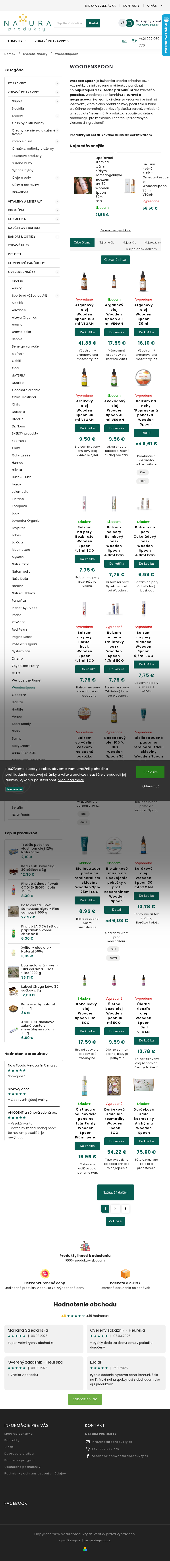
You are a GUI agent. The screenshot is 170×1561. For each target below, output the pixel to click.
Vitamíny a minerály (25, 201)
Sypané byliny (22, 170)
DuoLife (18, 383)
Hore (117, 1221)
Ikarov (16, 484)
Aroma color (21, 332)
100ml (113, 958)
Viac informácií (71, 780)
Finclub (17, 281)
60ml (142, 481)
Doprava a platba (19, 1453)
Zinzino (17, 658)
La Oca (17, 542)
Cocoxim (19, 695)
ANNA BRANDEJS (24, 753)
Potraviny (17, 83)
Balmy (17, 738)
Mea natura (21, 549)
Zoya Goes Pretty (25, 666)
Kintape (18, 499)
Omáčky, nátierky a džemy (33, 148)
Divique (17, 419)
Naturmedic (21, 571)
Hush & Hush (21, 477)
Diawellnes (20, 192)
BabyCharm (21, 746)
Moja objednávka (100, 6)
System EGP (21, 651)
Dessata (18, 412)
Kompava (19, 506)
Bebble (17, 339)
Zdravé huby (18, 245)
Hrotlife (17, 709)
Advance (19, 310)
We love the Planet (27, 680)
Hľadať (93, 23)
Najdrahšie (129, 242)
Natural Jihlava (23, 593)
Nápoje (17, 101)
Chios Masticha (24, 397)
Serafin (17, 807)
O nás (152, 6)
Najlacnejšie (106, 242)
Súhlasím (150, 772)
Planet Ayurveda (25, 608)
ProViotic (19, 622)
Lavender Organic (26, 520)
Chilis (16, 404)
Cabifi (16, 361)
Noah (16, 731)
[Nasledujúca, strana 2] (115, 1209)
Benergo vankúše (25, 346)
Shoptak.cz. (102, 1540)
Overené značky (21, 272)
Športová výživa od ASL (29, 295)
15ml (142, 472)
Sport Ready (21, 724)
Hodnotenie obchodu (85, 1304)
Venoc (17, 716)
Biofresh (18, 354)
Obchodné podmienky (22, 1467)
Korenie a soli (22, 141)
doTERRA (18, 375)
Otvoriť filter (115, 259)
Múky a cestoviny (25, 185)
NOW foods (21, 815)
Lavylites (18, 528)
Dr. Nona (18, 426)
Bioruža (17, 702)
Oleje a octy (21, 177)
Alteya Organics (24, 317)
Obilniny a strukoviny (28, 123)
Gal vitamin (21, 455)
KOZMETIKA (17, 219)
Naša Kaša (20, 578)
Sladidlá (18, 108)
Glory (16, 448)
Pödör (16, 615)
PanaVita (19, 600)
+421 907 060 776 (105, 1449)
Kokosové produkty (27, 156)
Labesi (17, 535)
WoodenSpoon (23, 687)
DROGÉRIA (16, 210)
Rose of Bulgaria (24, 644)
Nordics (17, 586)
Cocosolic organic (26, 390)
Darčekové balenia (24, 228)
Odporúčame (82, 242)
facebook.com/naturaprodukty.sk (120, 1456)
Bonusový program (20, 1460)
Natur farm (20, 564)
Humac (17, 462)
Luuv (15, 513)
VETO (16, 673)
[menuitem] (17, 40)
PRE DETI (14, 254)
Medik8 (17, 303)
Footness (19, 441)
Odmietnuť (150, 786)
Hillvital (17, 470)
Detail (146, 433)
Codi (15, 368)
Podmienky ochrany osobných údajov (35, 1473)
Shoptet (76, 1540)
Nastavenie (14, 789)
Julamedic (20, 491)
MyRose (18, 557)
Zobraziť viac (85, 1399)
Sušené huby (22, 163)
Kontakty (131, 6)
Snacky (17, 116)
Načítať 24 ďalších (115, 1192)
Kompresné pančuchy (26, 263)
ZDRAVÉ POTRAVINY (23, 92)
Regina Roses (22, 637)
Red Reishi (19, 629)
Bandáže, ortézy (22, 236)
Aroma (17, 324)
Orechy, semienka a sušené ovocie (34, 132)
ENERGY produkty (25, 433)
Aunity (17, 288)
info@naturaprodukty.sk (112, 1442)
